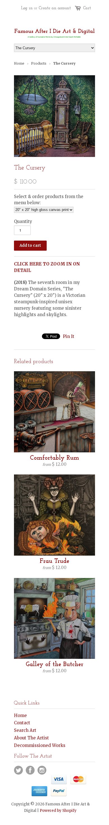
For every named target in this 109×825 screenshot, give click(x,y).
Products (38, 63)
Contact (22, 722)
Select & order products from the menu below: (48, 199)
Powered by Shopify (58, 810)
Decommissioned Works (39, 745)
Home (20, 715)
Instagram (41, 770)
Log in (27, 8)
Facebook (30, 770)
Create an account (55, 8)
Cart (87, 8)
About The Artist (31, 738)
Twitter (18, 770)
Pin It (68, 336)
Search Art (25, 730)
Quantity (23, 221)
